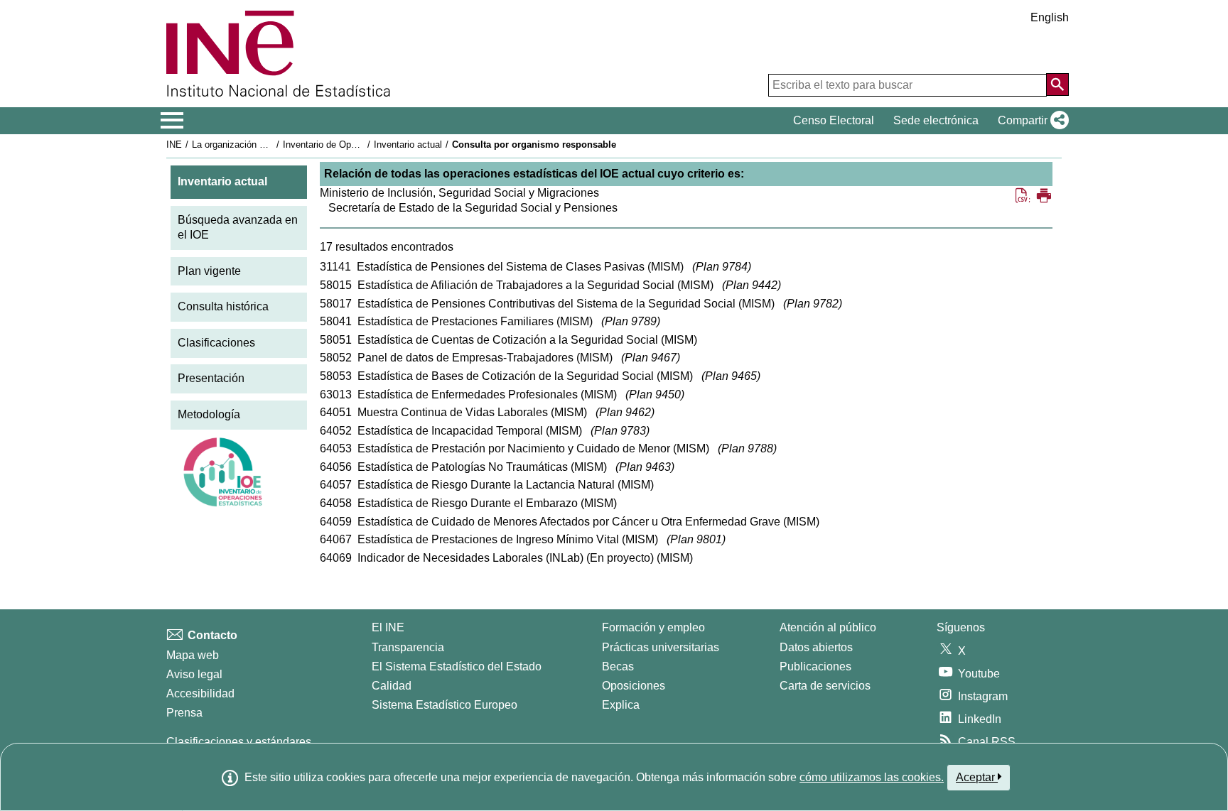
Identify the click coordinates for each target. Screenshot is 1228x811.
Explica (621, 705)
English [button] (1049, 17)
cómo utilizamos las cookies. (871, 777)
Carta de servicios (825, 686)
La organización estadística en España (272, 144)
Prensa (184, 713)
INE (174, 144)
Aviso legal (194, 674)
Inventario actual (408, 144)
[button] (1030, 121)
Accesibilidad (200, 693)
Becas (618, 666)
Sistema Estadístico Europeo (444, 705)
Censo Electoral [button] (833, 120)
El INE (388, 627)
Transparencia (408, 647)
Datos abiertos (816, 647)
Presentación (211, 378)
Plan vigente (209, 271)
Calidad (391, 686)
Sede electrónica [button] (936, 120)
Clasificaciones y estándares (238, 742)
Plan (722, 267)
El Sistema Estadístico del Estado (457, 666)
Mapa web (192, 655)
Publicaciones (815, 666)
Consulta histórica (223, 306)
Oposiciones (633, 686)
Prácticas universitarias (660, 647)
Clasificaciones (216, 343)
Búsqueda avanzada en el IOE (238, 227)
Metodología (209, 414)
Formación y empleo (653, 627)
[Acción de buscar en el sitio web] (1057, 84)
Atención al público (828, 627)
